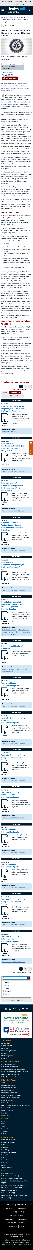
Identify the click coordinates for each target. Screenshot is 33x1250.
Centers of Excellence (7, 1100)
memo (12, 337)
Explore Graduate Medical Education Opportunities (14, 1195)
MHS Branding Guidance (7, 1056)
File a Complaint (5, 1198)
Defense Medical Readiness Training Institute (13, 1069)
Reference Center (7, 1137)
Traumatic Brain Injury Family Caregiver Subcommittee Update (13, 757)
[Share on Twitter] (6, 75)
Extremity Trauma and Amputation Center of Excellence (15, 631)
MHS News (4, 1119)
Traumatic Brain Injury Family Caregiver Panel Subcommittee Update (13, 720)
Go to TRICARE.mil (6, 1173)
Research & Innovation (8, 669)
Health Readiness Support (9, 630)
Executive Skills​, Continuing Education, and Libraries (14, 1072)
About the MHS (6, 1041)
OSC (21, 1226)
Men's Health (4, 1113)
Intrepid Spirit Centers (6, 363)
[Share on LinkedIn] (9, 75)
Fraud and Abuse (21, 1208)
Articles (7, 982)
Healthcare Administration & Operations (11, 1095)
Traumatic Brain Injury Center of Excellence (13, 471)
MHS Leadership (5, 1043)
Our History (4, 1053)
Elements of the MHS (6, 1046)
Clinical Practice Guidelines (8, 1140)
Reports (3, 1165)
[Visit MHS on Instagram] (6, 1009)
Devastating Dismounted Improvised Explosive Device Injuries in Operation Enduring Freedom (12, 605)
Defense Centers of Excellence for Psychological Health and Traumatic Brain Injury (13, 566)
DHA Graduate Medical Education (9, 1067)
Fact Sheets (4, 1145)
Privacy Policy (20, 1204)
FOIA (21, 1212)
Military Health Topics (8, 1080)
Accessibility (12, 1212)
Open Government (22, 1219)
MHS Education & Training (10, 1062)
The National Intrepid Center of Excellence (14, 87)
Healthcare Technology (7, 1103)
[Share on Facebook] (3, 75)
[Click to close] (31, 443)
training (6, 157)
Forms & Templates (6, 1150)
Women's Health (5, 1115)
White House (12, 1226)
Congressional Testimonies (8, 1142)
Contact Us (4, 1058)
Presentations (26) (15, 392)
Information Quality (8, 1219)
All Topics (3, 1082)
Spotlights (8, 991)
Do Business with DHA (7, 1193)
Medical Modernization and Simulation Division (13, 1077)
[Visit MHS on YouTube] (23, 1009)
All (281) (5, 392)
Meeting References (6, 1155)
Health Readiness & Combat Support (10, 1098)
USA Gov (21, 1223)
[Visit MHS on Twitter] (19, 1009)
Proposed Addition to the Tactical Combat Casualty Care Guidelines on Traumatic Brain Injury (13, 526)
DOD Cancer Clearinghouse (8, 1085)
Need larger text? (9, 25)
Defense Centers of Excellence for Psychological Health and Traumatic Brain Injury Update (13, 447)
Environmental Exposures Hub (9, 1093)
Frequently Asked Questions (8, 1152)
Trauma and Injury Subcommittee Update (10, 684)
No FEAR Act (9, 1208)
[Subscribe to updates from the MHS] (27, 1009)
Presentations (4, 1160)
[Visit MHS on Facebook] (14, 1009)
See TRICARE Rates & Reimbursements (11, 1188)
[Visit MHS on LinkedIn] (10, 1009)
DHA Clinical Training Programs (9, 1064)
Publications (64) (7, 396)
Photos (7, 988)
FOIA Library (4, 1147)
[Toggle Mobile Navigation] (2, 10)
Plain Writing (11, 1223)
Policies (3, 1157)
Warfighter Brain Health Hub (9, 432)
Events (7, 985)
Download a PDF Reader (8, 1244)
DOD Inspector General (16, 1215)
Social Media (4, 1131)
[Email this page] (12, 75)
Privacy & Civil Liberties (7, 1108)
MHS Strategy (5, 1048)
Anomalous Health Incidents (12, 86)
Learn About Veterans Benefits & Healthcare (12, 1185)
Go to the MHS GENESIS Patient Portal (11, 1178)
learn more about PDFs (23, 1244)
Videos (7, 994)
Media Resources (5, 1134)
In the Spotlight (5, 1129)
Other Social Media (10, 78)
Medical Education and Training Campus (11, 1074)
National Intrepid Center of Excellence (11, 102)
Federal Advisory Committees (8, 1051)
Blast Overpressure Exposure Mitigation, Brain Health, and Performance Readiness (13, 408)
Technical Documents (6, 1168)
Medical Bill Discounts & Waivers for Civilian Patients (15, 1105)
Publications (4, 1162)
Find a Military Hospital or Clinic (9, 1176)
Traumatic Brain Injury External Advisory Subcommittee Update (10, 794)
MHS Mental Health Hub (7, 1090)
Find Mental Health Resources (9, 1190)
